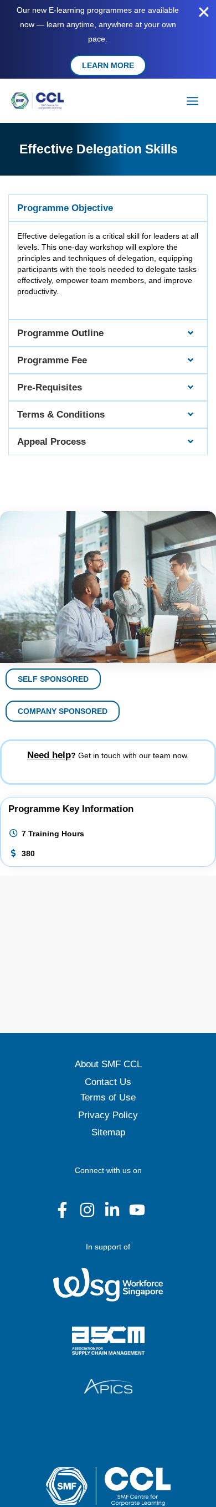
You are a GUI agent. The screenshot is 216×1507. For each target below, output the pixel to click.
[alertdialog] (108, 39)
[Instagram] (87, 1210)
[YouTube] (137, 1210)
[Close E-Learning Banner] (203, 12)
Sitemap (108, 1132)
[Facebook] (62, 1210)
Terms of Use (108, 1097)
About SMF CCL (108, 1064)
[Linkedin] (112, 1210)
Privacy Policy (108, 1115)
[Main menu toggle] (192, 101)
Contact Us (108, 1082)
